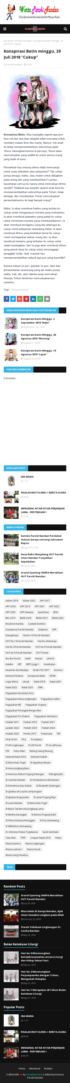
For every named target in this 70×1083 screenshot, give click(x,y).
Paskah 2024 (48, 727)
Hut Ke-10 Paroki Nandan (36, 635)
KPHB (52, 675)
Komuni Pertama (14, 675)
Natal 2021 (55, 681)
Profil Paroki (34, 745)
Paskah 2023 (30, 727)
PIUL (24, 739)
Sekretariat (34, 1068)
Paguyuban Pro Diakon (18, 716)
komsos (58, 670)
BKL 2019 (10, 618)
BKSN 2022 (57, 618)
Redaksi (48, 1068)
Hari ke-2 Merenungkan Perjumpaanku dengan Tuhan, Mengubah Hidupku (40, 975)
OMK (40, 687)
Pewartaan (46, 733)
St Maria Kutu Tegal (16, 762)
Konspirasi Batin (23, 40)
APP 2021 (40, 606)
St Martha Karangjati (16, 814)
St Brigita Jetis (56, 774)
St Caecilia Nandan (15, 780)
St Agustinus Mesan (40, 762)
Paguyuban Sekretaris (45, 716)
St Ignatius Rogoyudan (17, 797)
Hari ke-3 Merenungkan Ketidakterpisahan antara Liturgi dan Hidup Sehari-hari (42, 956)
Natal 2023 (27, 687)
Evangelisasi (12, 635)
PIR (58, 733)
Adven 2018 (12, 600)
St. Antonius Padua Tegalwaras (22, 832)
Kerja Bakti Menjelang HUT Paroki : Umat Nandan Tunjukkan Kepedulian (42, 558)
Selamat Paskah (39, 756)
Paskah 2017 (12, 722)
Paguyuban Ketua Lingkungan (21, 699)
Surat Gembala (50, 832)
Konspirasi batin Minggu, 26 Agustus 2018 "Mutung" (38, 336)
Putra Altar (19, 751)
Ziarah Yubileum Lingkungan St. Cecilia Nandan (41, 928)
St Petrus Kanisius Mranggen (20, 820)
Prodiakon (36, 739)
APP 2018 (10, 606)
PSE (7, 751)
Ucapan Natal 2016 (40, 837)
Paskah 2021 (48, 722)
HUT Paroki (42, 652)
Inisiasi (38, 658)
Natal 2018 (39, 681)
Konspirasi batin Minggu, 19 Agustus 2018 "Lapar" (38, 352)
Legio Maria (12, 681)
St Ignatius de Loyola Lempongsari (24, 791)
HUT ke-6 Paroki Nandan (48, 646)
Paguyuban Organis (36, 704)
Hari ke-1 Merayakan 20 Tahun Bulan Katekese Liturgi (43, 991)
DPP (54, 629)
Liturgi (26, 681)
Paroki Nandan (14, 64)
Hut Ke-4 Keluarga (47, 641)
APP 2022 (54, 606)
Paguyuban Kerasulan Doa (19, 693)
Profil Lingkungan (15, 745)
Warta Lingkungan (34, 843)
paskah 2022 (12, 727)
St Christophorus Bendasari (44, 780)
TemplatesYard (34, 1074)
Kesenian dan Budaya (17, 670)
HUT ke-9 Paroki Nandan (19, 652)
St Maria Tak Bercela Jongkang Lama (24, 808)
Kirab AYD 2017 (41, 670)
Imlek (28, 658)
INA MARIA (27, 476)
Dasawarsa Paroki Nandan (20, 629)
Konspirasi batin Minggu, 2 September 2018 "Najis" (38, 320)
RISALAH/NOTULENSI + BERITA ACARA (43, 492)
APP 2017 (45, 600)
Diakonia (43, 629)
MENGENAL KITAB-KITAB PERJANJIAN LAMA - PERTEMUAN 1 (43, 510)
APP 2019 (25, 606)
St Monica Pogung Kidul (43, 814)
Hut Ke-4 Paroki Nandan (18, 646)
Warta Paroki (34, 849)
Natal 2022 (11, 687)
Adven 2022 (29, 600)
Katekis (9, 664)
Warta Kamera (13, 843)
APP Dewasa (26, 612)
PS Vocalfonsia (53, 745)
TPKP (23, 837)
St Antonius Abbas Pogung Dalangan (25, 774)
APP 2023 (10, 612)
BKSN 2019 (41, 618)
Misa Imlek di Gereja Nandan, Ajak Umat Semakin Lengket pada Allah (42, 913)
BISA (55, 612)
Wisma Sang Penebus (17, 855)
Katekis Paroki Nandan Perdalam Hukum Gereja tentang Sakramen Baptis (42, 539)
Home (22, 1068)
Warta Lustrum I (14, 849)
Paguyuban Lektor (50, 699)
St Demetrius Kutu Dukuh (19, 785)
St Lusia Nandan (14, 803)
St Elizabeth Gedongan (48, 785)
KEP (19, 664)
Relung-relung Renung (41, 751)
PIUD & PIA (11, 739)
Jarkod (50, 658)
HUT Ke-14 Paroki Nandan (19, 641)
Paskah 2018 (30, 722)
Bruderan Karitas (15, 623)
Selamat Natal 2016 (16, 756)
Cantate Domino (37, 623)
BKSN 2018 (25, 618)
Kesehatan (49, 664)
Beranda (8, 40)
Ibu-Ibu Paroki (13, 658)
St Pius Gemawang (49, 820)
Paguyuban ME (13, 704)
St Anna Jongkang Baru (17, 768)
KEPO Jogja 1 (32, 664)
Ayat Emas (43, 612)
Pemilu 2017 (30, 733)
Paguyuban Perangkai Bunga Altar (23, 710)
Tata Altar (11, 837)
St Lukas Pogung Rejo (45, 797)
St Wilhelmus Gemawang (18, 826)
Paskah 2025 (12, 733)
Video (58, 837)
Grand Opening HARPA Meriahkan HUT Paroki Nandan (42, 574)
